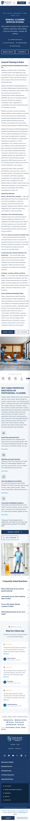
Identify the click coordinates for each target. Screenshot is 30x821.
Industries (8, 793)
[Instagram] (4, 755)
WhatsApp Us (22, 51)
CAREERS (12, 744)
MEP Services (10, 722)
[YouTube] (13, 755)
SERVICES (11, 748)
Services (9, 13)
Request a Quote (8, 51)
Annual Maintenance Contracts (13, 789)
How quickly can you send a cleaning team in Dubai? (13, 597)
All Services (21, 724)
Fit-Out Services (19, 722)
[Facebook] (9, 755)
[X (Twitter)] (17, 755)
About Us (7, 796)
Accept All (8, 818)
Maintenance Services (20, 720)
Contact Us (8, 800)
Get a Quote (8, 786)
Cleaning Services (17, 13)
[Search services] (14, 3)
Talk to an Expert (22, 332)
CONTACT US (18, 748)
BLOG (18, 744)
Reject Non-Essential (22, 818)
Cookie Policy (22, 812)
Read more (6, 653)
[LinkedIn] (21, 755)
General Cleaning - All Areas (13, 727)
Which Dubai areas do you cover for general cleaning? (12, 590)
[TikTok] (25, 755)
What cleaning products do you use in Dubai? (13, 613)
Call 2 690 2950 (11, 537)
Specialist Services (11, 724)
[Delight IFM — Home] (6, 3)
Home (4, 13)
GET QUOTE (21, 2)
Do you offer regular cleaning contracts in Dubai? (10, 605)
